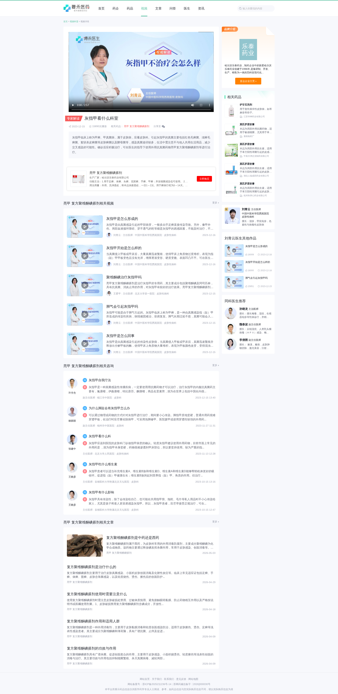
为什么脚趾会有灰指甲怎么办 (109, 408)
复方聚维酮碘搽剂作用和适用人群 (93, 621)
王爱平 (117, 293)
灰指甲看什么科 (100, 436)
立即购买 (204, 178)
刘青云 (117, 235)
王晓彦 (72, 476)
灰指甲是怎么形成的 (122, 219)
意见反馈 (181, 679)
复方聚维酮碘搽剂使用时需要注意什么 (97, 594)
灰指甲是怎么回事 (120, 336)
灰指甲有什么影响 (101, 492)
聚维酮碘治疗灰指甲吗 (124, 277)
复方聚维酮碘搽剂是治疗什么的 (91, 567)
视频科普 (74, 21)
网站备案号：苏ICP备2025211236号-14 (149, 684)
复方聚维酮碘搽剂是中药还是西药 (132, 538)
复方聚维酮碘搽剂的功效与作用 (91, 648)
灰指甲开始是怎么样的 (124, 248)
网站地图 (193, 679)
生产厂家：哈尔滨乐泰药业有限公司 (109, 177)
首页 (65, 21)
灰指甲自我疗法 (100, 380)
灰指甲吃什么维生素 (103, 464)
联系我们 (169, 679)
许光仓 (72, 392)
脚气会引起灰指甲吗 (122, 306)
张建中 (72, 448)
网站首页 (145, 679)
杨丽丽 (72, 420)
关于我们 (157, 679)
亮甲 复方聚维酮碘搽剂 (136, 126)
